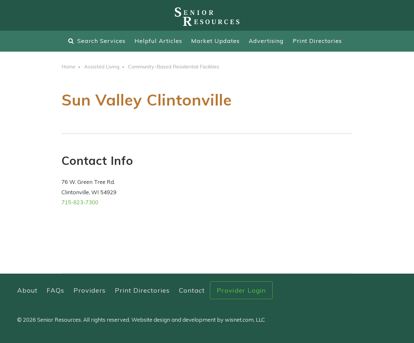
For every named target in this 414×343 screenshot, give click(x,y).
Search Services (101, 41)
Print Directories (317, 41)
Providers (89, 290)
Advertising (266, 41)
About (27, 290)
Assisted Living (101, 66)
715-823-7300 (79, 202)
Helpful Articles (158, 41)
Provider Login (241, 290)
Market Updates (215, 41)
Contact (192, 290)
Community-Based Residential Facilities (173, 66)
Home (68, 66)
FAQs (55, 290)
